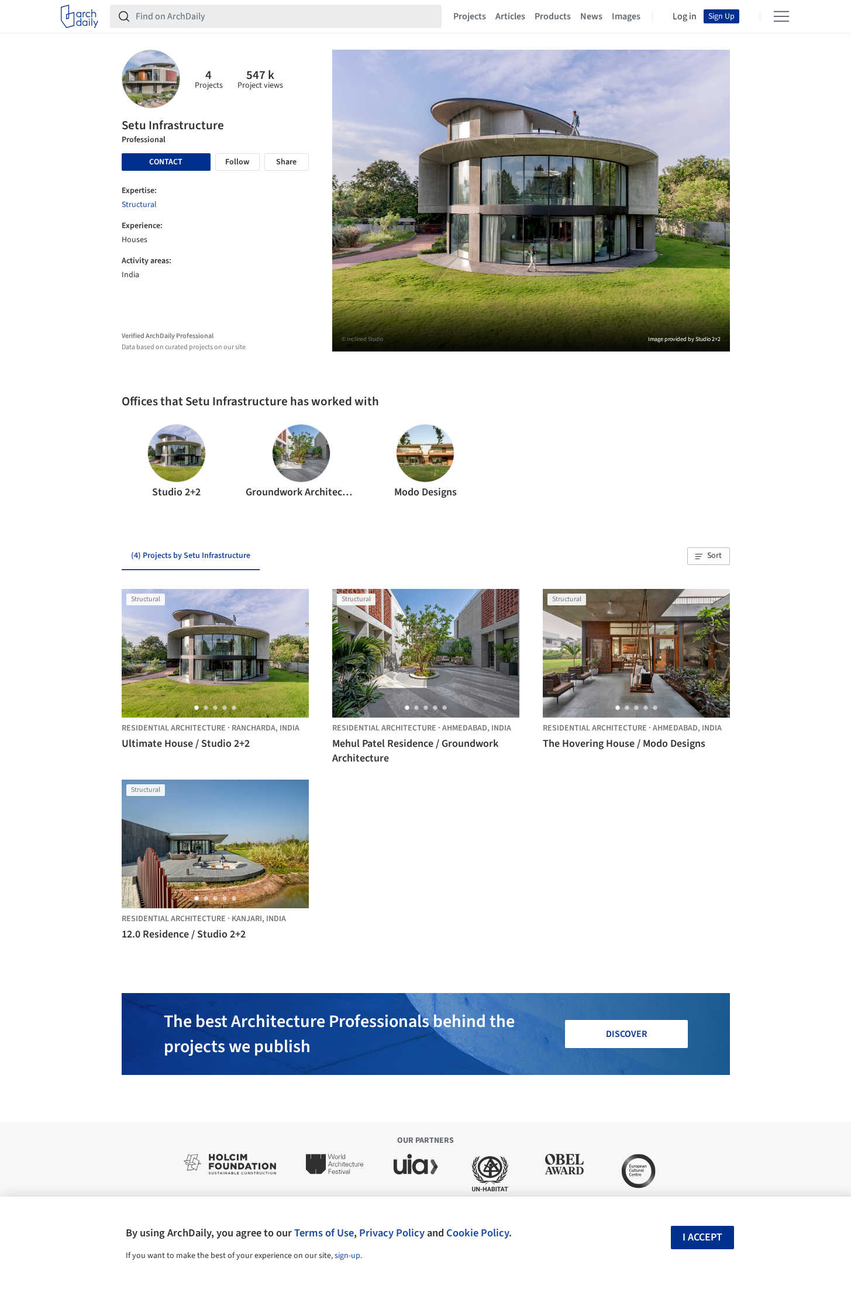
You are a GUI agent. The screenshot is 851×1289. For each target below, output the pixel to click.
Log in (685, 16)
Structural (139, 205)
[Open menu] (781, 16)
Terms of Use (324, 1232)
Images (626, 16)
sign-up (347, 1256)
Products (553, 16)
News (591, 16)
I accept (702, 1237)
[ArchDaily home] (79, 16)
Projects (469, 16)
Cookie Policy (477, 1232)
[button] (135, 462)
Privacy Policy (392, 1232)
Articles (510, 16)
